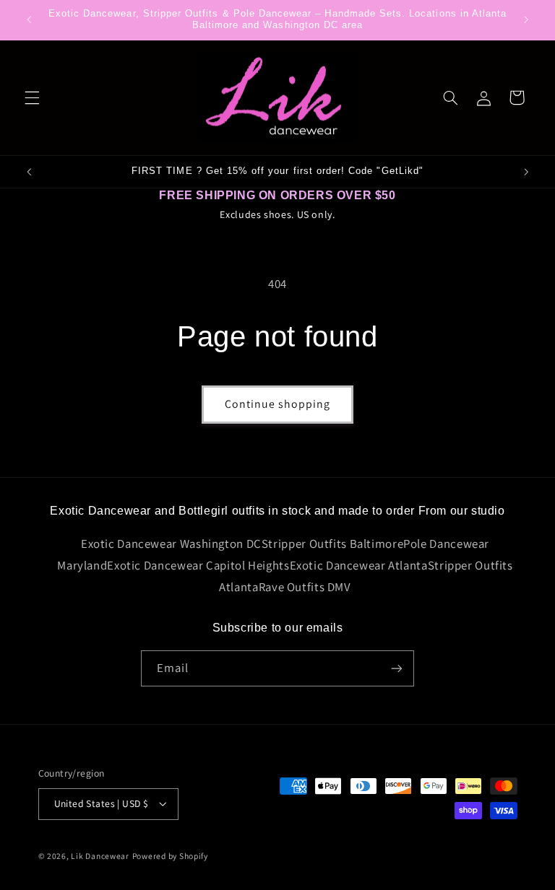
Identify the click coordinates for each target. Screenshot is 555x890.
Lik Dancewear (100, 855)
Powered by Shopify (170, 855)
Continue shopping (278, 403)
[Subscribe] (396, 668)
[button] (31, 97)
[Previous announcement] (29, 19)
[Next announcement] (526, 19)
